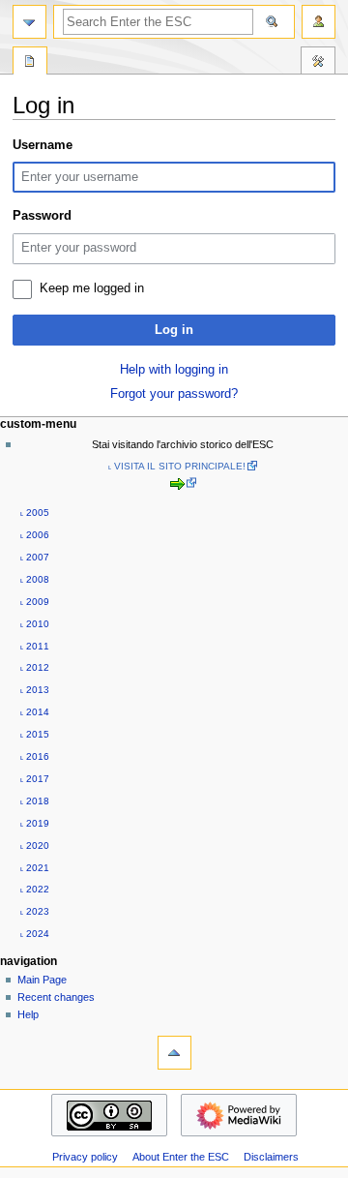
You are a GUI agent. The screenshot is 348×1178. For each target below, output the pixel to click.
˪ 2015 (34, 734)
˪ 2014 (34, 712)
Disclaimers (271, 1157)
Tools (318, 62)
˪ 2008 (34, 579)
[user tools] (318, 22)
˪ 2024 (34, 933)
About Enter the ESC (180, 1157)
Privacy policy (85, 1157)
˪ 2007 (34, 557)
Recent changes (56, 997)
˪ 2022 (34, 889)
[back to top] (174, 1053)
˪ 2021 (34, 867)
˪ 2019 (34, 823)
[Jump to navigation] (29, 22)
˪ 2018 (34, 801)
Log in (174, 330)
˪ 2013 (34, 689)
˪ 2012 (34, 667)
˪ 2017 (34, 778)
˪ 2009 (34, 601)
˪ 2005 (34, 512)
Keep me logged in (92, 288)
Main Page (42, 979)
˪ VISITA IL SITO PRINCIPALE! (177, 466)
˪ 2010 (34, 624)
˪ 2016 (34, 756)
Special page (30, 62)
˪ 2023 (34, 911)
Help (28, 1014)
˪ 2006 (34, 534)
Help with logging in (174, 370)
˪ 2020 (34, 845)
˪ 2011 (34, 646)
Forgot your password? (174, 394)
